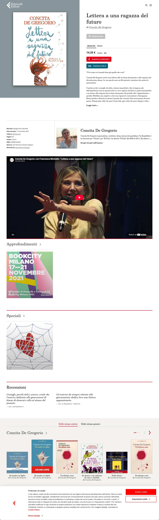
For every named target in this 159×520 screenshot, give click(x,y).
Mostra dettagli (34, 516)
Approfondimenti (24, 244)
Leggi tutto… (92, 105)
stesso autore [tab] (68, 424)
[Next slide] (149, 432)
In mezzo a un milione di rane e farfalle (92, 476)
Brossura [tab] (91, 46)
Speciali (16, 315)
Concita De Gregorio (100, 27)
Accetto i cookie (141, 492)
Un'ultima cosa (67, 475)
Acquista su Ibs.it (99, 66)
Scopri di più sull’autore (92, 143)
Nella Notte (117, 475)
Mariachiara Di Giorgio (22, 147)
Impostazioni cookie (139, 499)
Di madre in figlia (17, 475)
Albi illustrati (17, 134)
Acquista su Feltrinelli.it (100, 59)
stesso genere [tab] (90, 424)
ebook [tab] (99, 46)
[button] (138, 432)
